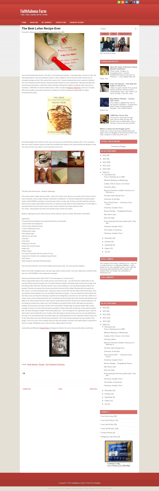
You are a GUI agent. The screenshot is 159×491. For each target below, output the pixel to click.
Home (24, 22)
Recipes (42, 364)
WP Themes (61, 488)
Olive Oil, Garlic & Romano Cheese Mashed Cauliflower (123, 68)
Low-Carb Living (107, 416)
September (109, 245)
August (107, 248)
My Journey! (47, 22)
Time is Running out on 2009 (114, 177)
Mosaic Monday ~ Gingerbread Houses (118, 211)
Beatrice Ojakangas (74, 88)
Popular (104, 34)
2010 (105, 169)
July (106, 252)
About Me (34, 22)
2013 (105, 159)
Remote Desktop (106, 488)
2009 (105, 172)
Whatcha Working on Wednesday (116, 180)
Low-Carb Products (108, 420)
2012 (105, 162)
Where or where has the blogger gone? (115, 129)
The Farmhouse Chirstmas (55, 364)
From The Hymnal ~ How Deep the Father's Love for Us (123, 85)
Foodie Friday (44, 328)
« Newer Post (26, 388)
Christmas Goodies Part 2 (113, 226)
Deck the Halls (109, 218)
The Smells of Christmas (113, 230)
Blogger (123, 146)
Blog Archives (125, 34)
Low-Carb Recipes (107, 428)
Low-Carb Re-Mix (107, 424)
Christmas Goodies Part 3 (113, 208)
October (108, 242)
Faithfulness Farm (33, 11)
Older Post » (93, 388)
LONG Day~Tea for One (119, 115)
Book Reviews (32, 364)
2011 (105, 166)
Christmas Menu (110, 187)
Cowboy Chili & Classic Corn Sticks (117, 184)
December (108, 175)
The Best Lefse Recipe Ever (114, 196)
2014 (105, 155)
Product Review (107, 433)
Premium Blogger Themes (92, 488)
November (108, 238)
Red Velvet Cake (110, 214)
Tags (113, 34)
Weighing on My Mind (109, 437)
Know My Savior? (77, 22)
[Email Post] (23, 373)
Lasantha (80, 488)
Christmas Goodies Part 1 (113, 233)
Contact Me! (61, 22)
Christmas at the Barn (112, 199)
